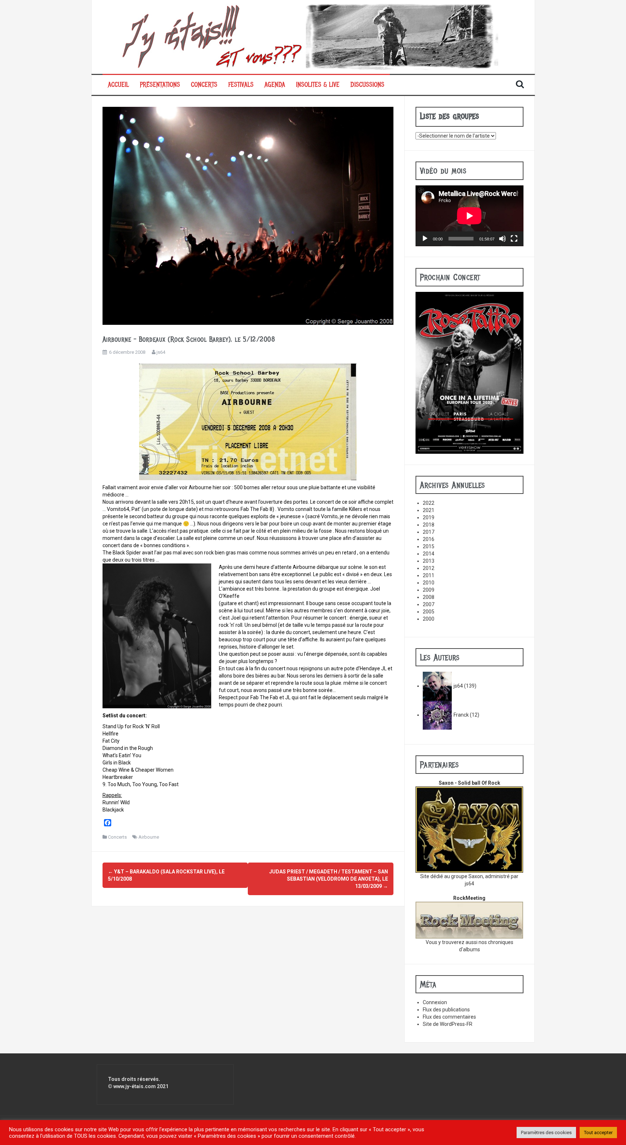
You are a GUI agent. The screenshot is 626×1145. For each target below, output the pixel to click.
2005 (428, 612)
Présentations (160, 85)
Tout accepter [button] (598, 1132)
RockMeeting (469, 898)
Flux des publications (446, 1009)
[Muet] (502, 238)
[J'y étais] (313, 36)
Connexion (435, 1002)
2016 (428, 539)
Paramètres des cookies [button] (546, 1132)
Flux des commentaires (449, 1017)
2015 (428, 546)
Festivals (241, 85)
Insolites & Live (317, 85)
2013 (428, 561)
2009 (428, 590)
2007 (428, 604)
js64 (160, 352)
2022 (428, 503)
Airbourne (148, 837)
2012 (428, 568)
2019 (428, 517)
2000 (428, 619)
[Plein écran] (514, 238)
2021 (428, 510)
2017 (428, 532)
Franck (461, 715)
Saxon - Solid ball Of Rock (469, 783)
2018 (428, 525)
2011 (428, 575)
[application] (469, 215)
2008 (428, 597)
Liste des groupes (449, 116)
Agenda (274, 85)
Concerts (204, 85)
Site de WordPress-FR (447, 1024)
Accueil (118, 85)
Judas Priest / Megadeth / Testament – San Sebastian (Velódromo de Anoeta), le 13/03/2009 (328, 879)
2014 (428, 554)
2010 (428, 583)
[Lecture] (425, 238)
